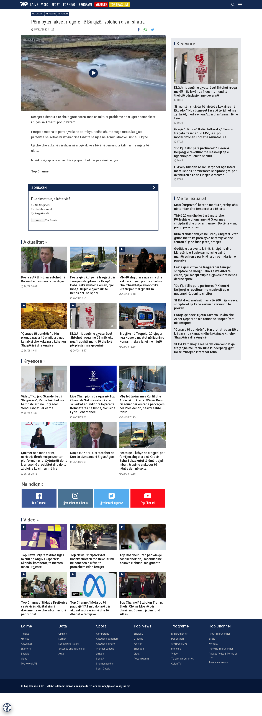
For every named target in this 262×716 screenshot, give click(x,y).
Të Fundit (63, 14)
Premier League (105, 648)
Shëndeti (139, 648)
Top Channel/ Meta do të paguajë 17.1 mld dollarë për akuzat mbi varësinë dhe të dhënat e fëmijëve (90, 608)
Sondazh (39, 188)
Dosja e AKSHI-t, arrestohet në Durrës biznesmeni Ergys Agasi (43, 281)
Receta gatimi (141, 658)
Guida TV (176, 663)
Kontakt (213, 643)
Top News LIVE (119, 4)
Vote (38, 220)
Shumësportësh (105, 663)
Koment (62, 638)
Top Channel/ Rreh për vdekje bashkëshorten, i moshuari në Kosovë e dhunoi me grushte (140, 559)
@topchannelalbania (75, 502)
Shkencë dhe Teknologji (71, 648)
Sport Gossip (103, 668)
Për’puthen (177, 638)
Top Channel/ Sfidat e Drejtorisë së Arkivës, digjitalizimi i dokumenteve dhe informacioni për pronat (44, 608)
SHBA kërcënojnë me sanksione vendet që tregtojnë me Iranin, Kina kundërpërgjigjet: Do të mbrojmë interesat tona (204, 348)
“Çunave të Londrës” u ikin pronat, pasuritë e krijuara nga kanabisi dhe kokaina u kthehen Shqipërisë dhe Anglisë (43, 342)
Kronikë (25, 638)
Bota (62, 626)
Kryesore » (34, 361)
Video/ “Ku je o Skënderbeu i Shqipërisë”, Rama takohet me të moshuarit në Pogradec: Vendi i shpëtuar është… (42, 404)
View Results (51, 220)
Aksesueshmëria (218, 662)
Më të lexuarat (191, 198)
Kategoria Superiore (107, 638)
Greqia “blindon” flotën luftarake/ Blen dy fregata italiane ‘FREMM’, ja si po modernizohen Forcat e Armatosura (203, 135)
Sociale (25, 653)
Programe (85, 4)
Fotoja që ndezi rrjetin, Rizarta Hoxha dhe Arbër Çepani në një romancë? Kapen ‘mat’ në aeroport (204, 319)
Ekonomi (26, 648)
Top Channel (39, 502)
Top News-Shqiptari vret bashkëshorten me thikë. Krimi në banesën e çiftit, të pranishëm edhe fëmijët (92, 561)
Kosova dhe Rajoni (68, 643)
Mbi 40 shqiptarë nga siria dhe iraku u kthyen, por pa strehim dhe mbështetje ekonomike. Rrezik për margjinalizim (140, 285)
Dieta (137, 653)
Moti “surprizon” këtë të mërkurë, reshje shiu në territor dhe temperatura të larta (206, 207)
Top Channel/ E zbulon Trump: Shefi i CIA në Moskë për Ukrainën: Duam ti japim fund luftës (141, 608)
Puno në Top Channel (221, 648)
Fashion (138, 643)
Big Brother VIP (179, 633)
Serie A (100, 658)
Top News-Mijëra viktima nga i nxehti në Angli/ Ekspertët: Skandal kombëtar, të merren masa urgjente (42, 561)
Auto (61, 653)
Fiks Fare (176, 648)
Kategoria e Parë (105, 643)
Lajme (34, 4)
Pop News (69, 4)
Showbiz (138, 633)
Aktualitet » (35, 242)
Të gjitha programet (182, 658)
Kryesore (51, 14)
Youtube (101, 4)
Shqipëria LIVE (179, 643)
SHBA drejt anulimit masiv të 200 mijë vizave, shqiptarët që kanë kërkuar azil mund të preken (206, 304)
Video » (31, 520)
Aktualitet (38, 14)
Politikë (25, 633)
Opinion (62, 633)
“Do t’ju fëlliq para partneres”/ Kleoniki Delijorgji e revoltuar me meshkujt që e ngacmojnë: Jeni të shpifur (201, 154)
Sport (56, 4)
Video (44, 4)
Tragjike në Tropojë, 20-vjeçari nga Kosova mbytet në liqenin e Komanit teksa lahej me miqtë (141, 340)
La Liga (100, 653)
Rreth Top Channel (219, 633)
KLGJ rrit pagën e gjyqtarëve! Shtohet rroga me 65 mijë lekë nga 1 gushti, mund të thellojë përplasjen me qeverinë (91, 342)
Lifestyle (138, 638)
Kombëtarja (102, 633)
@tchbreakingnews (111, 502)
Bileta (212, 638)
